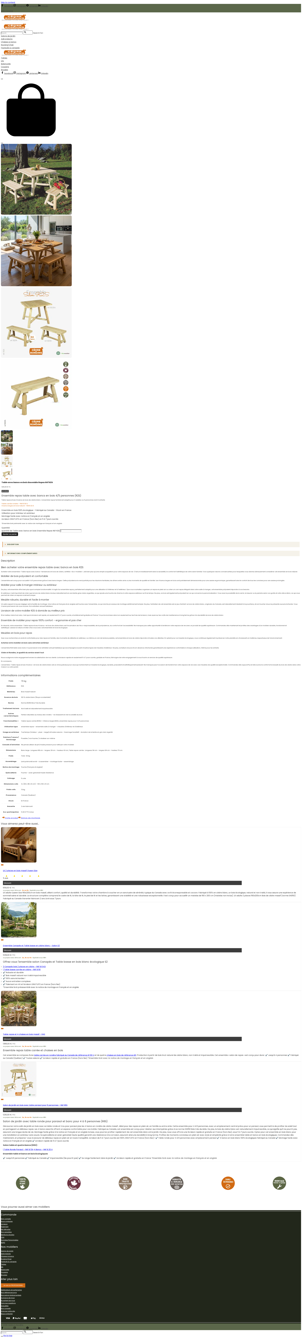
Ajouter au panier (10, 534)
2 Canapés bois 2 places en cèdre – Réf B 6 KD (24, 966)
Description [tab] (13, 544)
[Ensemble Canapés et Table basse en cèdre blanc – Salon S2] (2, 939)
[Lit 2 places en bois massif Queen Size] (2, 864)
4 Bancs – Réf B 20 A (43, 1149)
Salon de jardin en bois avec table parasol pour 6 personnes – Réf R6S (35, 1105)
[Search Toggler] (2, 1336)
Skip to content (8, 2)
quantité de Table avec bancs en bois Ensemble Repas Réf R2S (31, 530)
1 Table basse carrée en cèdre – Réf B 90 (22, 969)
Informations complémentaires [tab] (22, 553)
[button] (31, 139)
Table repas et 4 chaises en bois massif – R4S (24, 1034)
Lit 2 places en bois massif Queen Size (20, 870)
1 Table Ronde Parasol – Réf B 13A (18, 1149)
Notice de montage (30, 818)
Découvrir (7, 883)
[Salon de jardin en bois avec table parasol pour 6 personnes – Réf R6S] (2, 1099)
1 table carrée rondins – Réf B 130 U (15, 504)
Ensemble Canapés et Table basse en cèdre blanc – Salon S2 (31, 945)
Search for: (38, 33)
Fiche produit (11, 818)
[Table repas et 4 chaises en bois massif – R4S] (2, 1028)
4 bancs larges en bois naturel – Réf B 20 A (18, 506)
